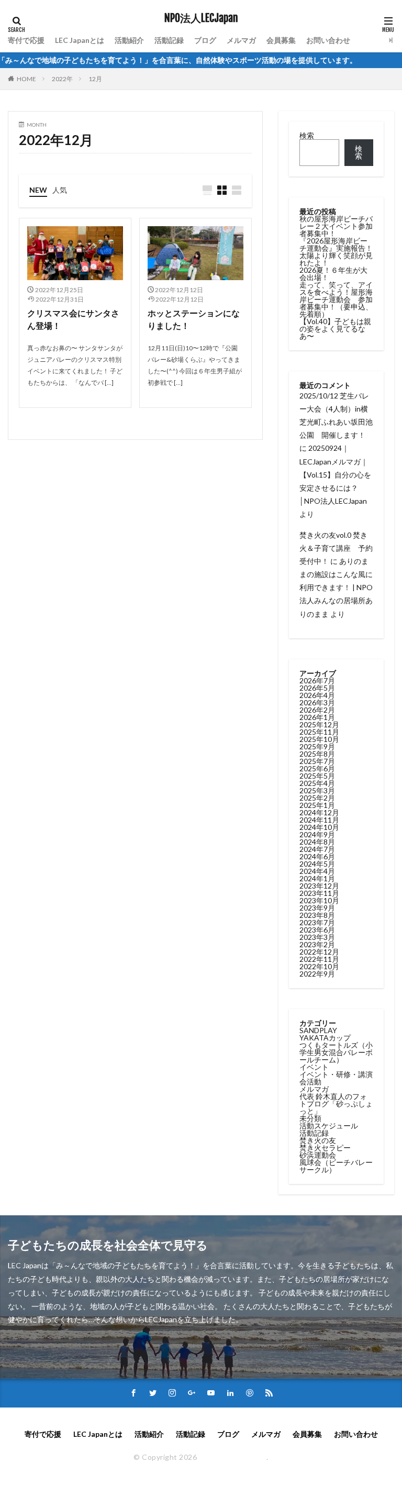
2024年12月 (319, 812)
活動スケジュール (328, 1125)
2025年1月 (317, 805)
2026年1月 (317, 717)
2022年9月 (317, 973)
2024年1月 (317, 878)
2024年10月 (319, 827)
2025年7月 (317, 761)
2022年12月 (319, 951)
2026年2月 (317, 709)
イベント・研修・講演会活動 (336, 1078)
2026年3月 (317, 702)
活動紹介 (129, 40)
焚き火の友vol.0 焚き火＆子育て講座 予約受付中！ (336, 548)
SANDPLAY (318, 1030)
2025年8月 (317, 753)
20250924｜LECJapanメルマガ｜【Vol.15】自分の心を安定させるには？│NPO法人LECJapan (335, 474)
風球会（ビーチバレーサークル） (336, 1166)
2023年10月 (319, 900)
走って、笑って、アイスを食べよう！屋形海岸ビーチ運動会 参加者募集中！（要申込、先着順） (336, 299)
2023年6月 (317, 929)
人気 (59, 189)
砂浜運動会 (317, 1154)
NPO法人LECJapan (201, 18)
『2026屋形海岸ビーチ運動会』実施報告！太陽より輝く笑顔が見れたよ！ (336, 251)
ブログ (205, 40)
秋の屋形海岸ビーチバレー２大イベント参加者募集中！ (336, 226)
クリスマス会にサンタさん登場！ (73, 319)
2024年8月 (317, 841)
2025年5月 (317, 775)
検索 (306, 135)
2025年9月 (317, 746)
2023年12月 (319, 885)
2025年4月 (317, 783)
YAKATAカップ (325, 1037)
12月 (95, 79)
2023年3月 (317, 937)
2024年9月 (317, 834)
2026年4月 (317, 695)
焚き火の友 (317, 1140)
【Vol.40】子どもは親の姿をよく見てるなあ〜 (335, 328)
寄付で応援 (26, 40)
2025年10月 (319, 739)
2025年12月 (319, 724)
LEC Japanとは (79, 40)
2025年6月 (317, 768)
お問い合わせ (328, 40)
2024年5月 (317, 863)
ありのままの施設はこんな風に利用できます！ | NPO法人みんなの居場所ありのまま (336, 587)
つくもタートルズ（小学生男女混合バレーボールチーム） (336, 1052)
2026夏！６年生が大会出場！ (333, 273)
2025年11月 (319, 731)
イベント (314, 1066)
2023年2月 (317, 944)
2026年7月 (317, 680)
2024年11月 (319, 819)
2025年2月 (317, 797)
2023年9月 (317, 907)
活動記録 (169, 40)
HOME (26, 79)
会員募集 (281, 40)
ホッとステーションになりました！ (194, 319)
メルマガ (241, 40)
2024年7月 (317, 849)
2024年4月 (317, 871)
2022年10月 (319, 966)
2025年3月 (317, 790)
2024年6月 (317, 856)
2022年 (62, 79)
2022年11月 (319, 959)
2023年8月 (317, 915)
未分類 (310, 1118)
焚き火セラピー (325, 1147)
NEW (38, 189)
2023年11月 (319, 893)
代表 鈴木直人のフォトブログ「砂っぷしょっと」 (336, 1103)
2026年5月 (317, 687)
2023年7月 (317, 922)
